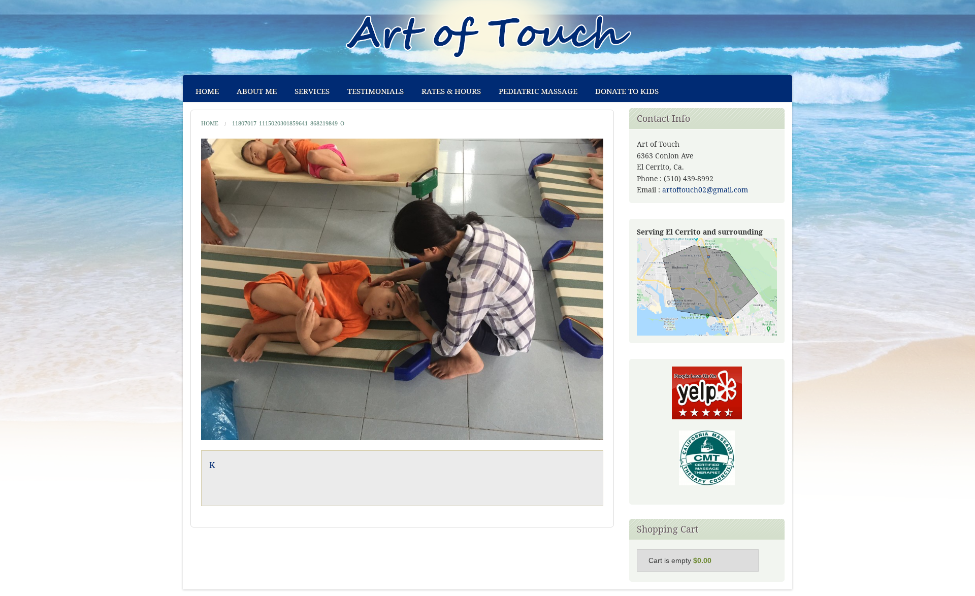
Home (207, 91)
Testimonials (375, 91)
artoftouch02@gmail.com (705, 189)
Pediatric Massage (538, 91)
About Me (257, 91)
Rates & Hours (451, 91)
